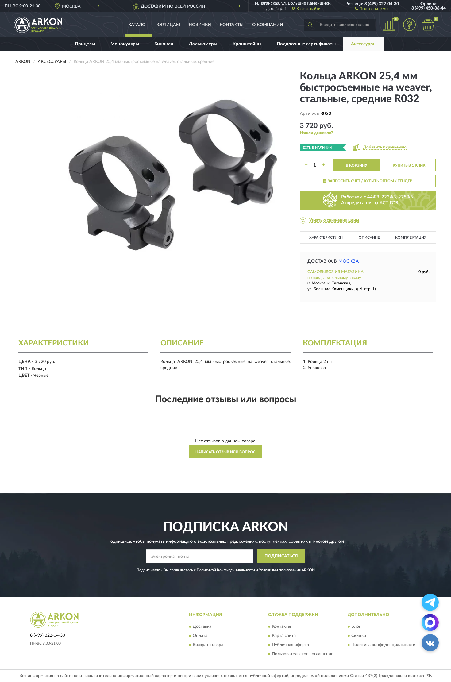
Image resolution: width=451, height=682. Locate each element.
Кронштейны (247, 44)
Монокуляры (124, 44)
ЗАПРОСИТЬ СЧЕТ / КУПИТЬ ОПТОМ (370, 181)
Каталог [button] (138, 25)
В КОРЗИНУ (356, 165)
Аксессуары (363, 44)
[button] (372, 8)
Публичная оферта (290, 645)
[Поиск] (310, 25)
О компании (267, 25)
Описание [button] (369, 237)
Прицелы (85, 44)
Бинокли (163, 44)
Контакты (232, 25)
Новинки (200, 25)
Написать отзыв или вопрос (225, 452)
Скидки (358, 636)
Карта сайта (284, 636)
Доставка (202, 627)
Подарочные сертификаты (306, 44)
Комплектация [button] (410, 237)
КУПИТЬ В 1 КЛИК (409, 165)
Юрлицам (168, 25)
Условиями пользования (280, 570)
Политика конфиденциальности (383, 645)
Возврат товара (208, 645)
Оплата (200, 636)
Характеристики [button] (326, 237)
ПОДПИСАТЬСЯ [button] (281, 556)
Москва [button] (348, 261)
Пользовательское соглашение (302, 654)
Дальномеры (203, 44)
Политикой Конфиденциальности (226, 570)
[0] (428, 24)
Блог (356, 627)
